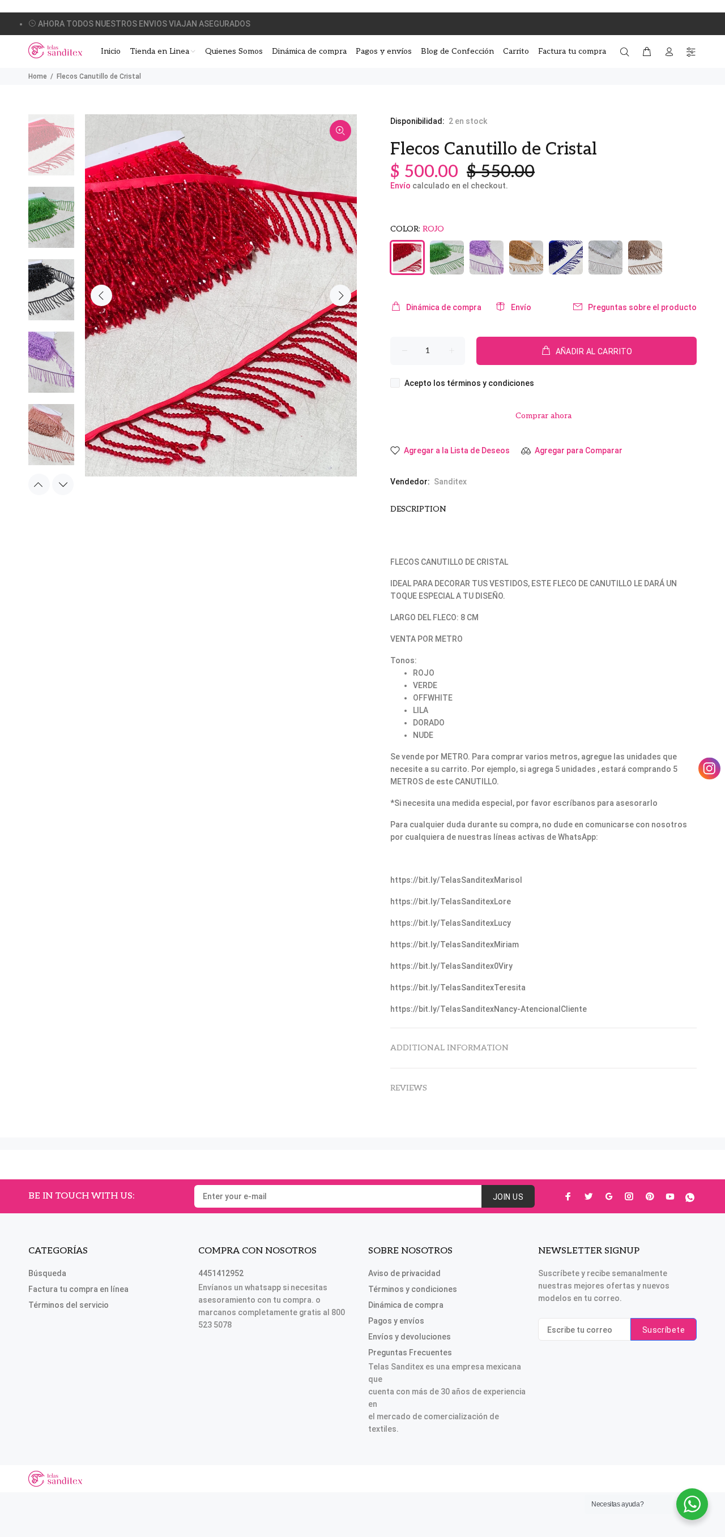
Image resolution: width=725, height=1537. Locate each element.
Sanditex (450, 481)
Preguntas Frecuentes (410, 1352)
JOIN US (508, 1196)
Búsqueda (47, 1273)
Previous (101, 295)
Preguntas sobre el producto (642, 307)
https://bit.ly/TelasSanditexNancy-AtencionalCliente (488, 1009)
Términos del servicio (68, 1305)
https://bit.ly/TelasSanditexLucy (450, 923)
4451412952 (221, 1273)
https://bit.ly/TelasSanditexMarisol (456, 880)
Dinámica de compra (443, 307)
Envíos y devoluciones (409, 1336)
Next (340, 295)
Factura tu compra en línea (78, 1289)
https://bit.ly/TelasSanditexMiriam (454, 944)
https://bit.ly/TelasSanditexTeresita (458, 987)
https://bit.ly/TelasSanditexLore (450, 901)
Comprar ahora (543, 415)
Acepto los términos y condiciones (469, 383)
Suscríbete (663, 1329)
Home (37, 76)
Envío (400, 185)
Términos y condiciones (412, 1289)
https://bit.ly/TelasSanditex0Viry (451, 966)
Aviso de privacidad (404, 1273)
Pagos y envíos (396, 1320)
